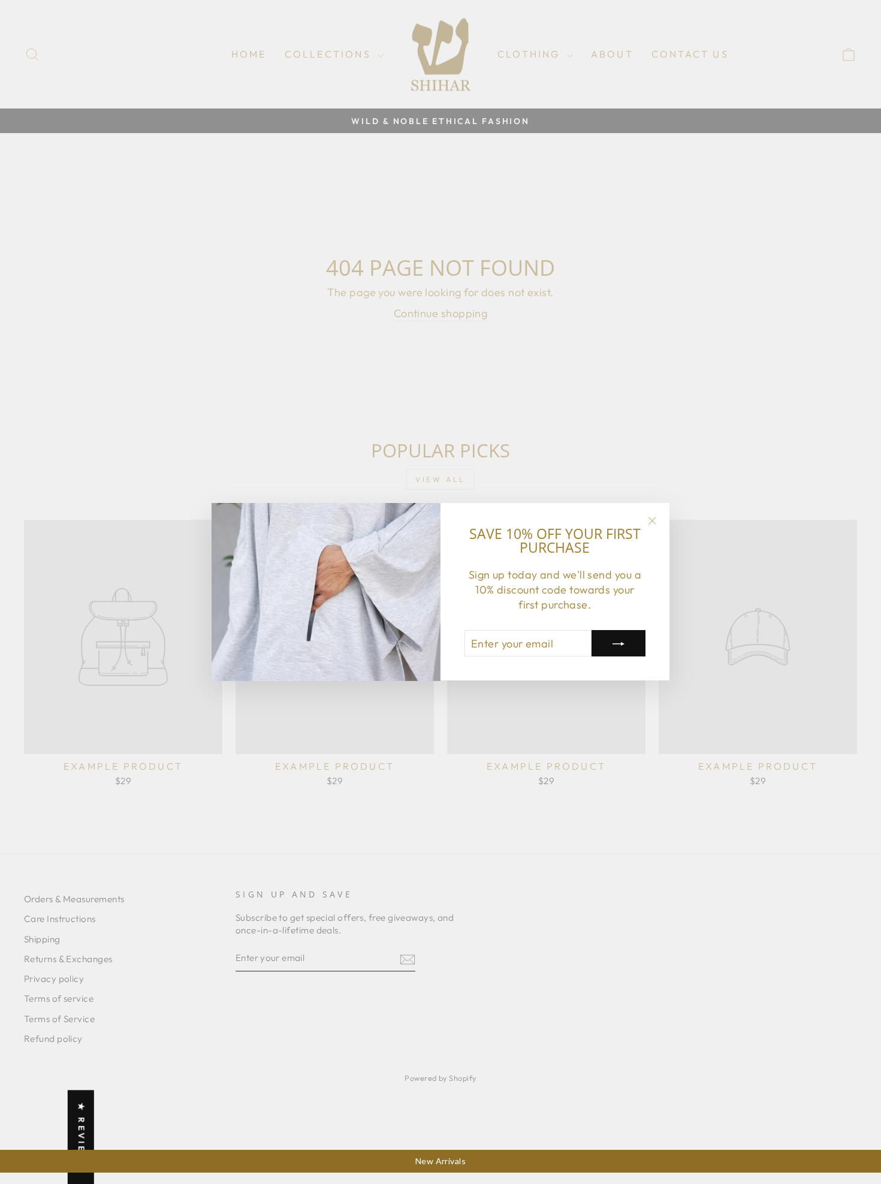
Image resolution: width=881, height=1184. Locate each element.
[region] (440, 1161)
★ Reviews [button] (81, 1136)
